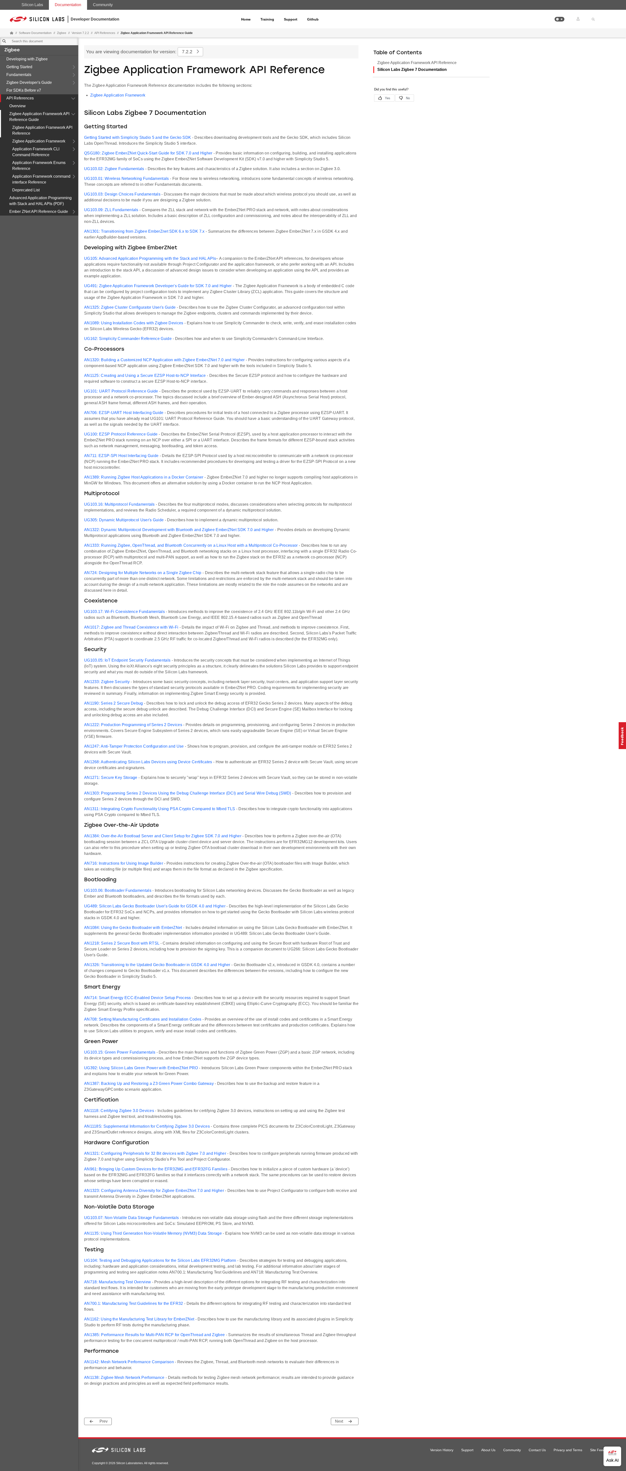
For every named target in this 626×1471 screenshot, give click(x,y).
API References (20, 98)
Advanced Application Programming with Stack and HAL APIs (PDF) (40, 201)
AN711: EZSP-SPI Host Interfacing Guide (121, 456)
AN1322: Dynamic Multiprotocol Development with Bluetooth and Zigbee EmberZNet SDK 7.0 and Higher (179, 530)
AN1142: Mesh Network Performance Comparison (129, 1362)
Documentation (68, 5)
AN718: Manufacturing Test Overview (117, 1282)
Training (267, 19)
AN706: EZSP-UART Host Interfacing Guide (124, 413)
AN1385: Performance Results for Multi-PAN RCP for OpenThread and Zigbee (154, 1335)
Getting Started (19, 67)
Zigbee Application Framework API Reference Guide (39, 117)
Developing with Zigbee (27, 59)
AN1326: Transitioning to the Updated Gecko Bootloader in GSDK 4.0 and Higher (157, 965)
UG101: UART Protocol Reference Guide (121, 391)
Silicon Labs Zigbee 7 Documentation (412, 69)
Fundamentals (18, 75)
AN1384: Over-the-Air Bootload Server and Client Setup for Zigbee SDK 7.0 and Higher (162, 836)
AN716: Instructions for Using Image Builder (123, 863)
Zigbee (12, 50)
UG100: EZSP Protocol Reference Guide (121, 434)
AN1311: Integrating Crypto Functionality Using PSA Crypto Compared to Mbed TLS (159, 809)
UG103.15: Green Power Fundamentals (119, 1052)
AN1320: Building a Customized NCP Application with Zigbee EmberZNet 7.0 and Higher (164, 360)
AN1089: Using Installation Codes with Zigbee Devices (133, 323)
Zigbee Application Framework (38, 141)
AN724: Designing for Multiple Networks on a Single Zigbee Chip (142, 573)
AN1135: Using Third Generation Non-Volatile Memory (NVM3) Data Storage (153, 1233)
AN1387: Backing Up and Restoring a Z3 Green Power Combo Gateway (149, 1083)
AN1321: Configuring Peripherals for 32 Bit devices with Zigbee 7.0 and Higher (155, 1153)
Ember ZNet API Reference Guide (38, 211)
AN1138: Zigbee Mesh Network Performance (124, 1377)
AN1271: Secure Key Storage (110, 777)
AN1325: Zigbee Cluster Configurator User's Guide (130, 307)
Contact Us (537, 1450)
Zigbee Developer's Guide (29, 82)
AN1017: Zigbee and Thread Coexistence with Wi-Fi (131, 627)
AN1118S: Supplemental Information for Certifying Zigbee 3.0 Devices (147, 1126)
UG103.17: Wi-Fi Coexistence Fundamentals (124, 612)
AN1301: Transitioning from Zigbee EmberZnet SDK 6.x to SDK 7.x (144, 231)
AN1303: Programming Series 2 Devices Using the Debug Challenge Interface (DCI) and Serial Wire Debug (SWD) (187, 793)
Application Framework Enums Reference (39, 166)
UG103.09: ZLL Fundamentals (111, 210)
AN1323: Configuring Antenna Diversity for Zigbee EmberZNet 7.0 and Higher (154, 1190)
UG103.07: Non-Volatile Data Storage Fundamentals (131, 1218)
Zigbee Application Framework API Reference (42, 130)
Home (246, 19)
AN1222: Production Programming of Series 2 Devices (133, 725)
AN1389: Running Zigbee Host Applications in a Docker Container (143, 477)
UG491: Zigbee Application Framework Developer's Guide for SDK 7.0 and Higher (158, 286)
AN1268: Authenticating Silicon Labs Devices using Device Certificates (148, 762)
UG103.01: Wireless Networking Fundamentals (126, 178)
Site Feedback (601, 1450)
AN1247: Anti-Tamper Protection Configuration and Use (134, 746)
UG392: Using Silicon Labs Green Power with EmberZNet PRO (141, 1068)
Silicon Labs (32, 5)
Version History (441, 1450)
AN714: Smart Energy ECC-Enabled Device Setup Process (137, 998)
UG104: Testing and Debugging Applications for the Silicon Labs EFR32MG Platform (160, 1260)
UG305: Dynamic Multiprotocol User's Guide (124, 520)
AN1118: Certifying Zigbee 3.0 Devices (119, 1111)
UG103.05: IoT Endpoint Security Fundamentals (127, 660)
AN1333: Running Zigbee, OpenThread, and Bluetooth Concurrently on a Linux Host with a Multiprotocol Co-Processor (191, 545)
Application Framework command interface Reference (41, 179)
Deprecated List (26, 190)
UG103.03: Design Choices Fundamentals (122, 194)
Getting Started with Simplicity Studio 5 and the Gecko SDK (137, 137)
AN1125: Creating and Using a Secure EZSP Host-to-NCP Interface (145, 375)
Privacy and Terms (568, 1450)
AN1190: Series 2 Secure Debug (113, 703)
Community (103, 5)
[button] (559, 19)
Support (290, 19)
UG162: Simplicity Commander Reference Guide (128, 339)
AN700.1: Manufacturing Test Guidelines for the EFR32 (133, 1303)
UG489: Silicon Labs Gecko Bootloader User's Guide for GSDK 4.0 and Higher (154, 906)
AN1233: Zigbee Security (107, 682)
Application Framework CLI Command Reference (35, 152)
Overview (17, 106)
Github (313, 19)
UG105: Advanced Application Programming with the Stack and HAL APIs (150, 258)
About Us (488, 1450)
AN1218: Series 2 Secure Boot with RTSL (121, 943)
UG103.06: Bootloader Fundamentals (117, 890)
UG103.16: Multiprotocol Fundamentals (119, 504)
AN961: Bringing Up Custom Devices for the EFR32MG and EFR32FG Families (155, 1169)
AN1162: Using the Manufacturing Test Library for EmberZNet (139, 1319)
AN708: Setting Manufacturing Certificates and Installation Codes (142, 1019)
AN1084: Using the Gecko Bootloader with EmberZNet (133, 928)
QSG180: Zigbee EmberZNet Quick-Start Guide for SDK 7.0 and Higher (148, 153)
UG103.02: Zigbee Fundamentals (114, 169)
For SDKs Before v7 (23, 90)
